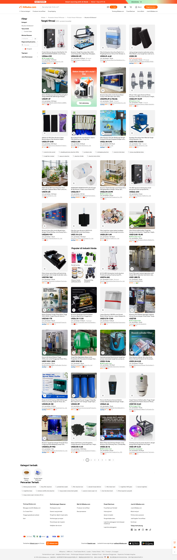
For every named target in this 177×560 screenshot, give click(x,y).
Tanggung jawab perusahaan (31, 515)
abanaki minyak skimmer (94, 486)
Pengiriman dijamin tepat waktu (59, 515)
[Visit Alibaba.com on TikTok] (150, 530)
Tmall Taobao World (79, 551)
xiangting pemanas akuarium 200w (70, 152)
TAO (103, 551)
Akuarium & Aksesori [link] (90, 17)
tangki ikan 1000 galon (126, 486)
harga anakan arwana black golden (69, 491)
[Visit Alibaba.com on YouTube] (146, 530)
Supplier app (91, 543)
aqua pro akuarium (64, 156)
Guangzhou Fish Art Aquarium (137, 324)
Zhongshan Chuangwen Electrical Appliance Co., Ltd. (84, 322)
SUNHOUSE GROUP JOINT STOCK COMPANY (55, 103)
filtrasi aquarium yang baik (125, 491)
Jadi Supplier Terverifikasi (138, 518)
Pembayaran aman (55, 508)
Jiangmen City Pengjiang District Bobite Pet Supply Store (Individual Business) (142, 240)
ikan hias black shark (107, 491)
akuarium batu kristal (94, 156)
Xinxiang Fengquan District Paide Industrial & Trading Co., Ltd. (142, 104)
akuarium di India (79, 156)
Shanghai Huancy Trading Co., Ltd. (80, 60)
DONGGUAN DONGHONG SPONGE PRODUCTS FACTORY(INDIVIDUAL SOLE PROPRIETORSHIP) (142, 61)
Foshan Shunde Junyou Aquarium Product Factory (55, 145)
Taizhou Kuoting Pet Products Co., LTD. (111, 197)
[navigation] (29, 239)
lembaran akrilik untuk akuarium (46, 491)
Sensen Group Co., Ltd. (106, 145)
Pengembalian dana (109, 518)
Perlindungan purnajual (56, 518)
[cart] (131, 7)
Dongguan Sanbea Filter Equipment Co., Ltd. (54, 408)
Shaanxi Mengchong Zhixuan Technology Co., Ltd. (142, 365)
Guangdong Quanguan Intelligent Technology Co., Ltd (55, 281)
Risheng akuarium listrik (30, 486)
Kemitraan (134, 522)
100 (110, 460)
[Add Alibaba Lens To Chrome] (52, 543)
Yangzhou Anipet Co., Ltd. (49, 195)
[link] (174, 542)
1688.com (69, 551)
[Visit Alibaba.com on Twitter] (139, 530)
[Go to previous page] (83, 460)
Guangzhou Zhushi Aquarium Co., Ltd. (52, 61)
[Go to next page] (113, 460)
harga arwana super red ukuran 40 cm (33, 495)
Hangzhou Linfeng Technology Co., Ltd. (82, 238)
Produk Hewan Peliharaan (74, 17)
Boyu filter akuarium (46, 486)
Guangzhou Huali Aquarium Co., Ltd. (52, 238)
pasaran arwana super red (90, 491)
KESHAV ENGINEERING (136, 281)
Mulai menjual (135, 511)
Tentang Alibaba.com (29, 504)
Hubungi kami (108, 511)
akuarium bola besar (119, 152)
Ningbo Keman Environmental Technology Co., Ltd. (84, 195)
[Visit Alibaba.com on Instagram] (143, 530)
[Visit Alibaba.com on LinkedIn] (135, 530)
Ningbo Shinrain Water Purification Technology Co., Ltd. (55, 365)
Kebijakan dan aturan (56, 525)
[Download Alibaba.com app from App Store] (134, 543)
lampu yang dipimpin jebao (137, 152)
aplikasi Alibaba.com (120, 543)
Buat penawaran (81, 511)
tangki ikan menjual (49, 156)
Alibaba (43, 17)
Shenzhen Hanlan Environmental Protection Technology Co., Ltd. (55, 322)
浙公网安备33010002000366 (118, 557)
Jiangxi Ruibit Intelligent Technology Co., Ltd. (113, 103)
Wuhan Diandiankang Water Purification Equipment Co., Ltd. (142, 409)
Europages (115, 551)
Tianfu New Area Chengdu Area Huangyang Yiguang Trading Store (113, 322)
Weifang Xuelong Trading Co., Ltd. (109, 238)
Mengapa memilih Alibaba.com (31, 508)
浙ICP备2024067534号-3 (135, 557)
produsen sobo (88, 152)
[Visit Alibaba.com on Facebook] (132, 530)
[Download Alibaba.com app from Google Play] (148, 543)
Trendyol (108, 551)
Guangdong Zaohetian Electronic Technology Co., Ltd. (113, 366)
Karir (24, 518)
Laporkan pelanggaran (110, 527)
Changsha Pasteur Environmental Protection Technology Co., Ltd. (84, 408)
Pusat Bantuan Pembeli (110, 508)
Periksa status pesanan (137, 515)
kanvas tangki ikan (142, 486)
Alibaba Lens (34, 543)
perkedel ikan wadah (62, 486)
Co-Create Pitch (27, 511)
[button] (108, 7)
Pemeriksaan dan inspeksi (57, 522)
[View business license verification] (105, 557)
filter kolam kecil (111, 486)
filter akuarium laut (78, 486)
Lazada (89, 551)
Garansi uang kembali (56, 511)
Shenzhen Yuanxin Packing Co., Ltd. (81, 145)
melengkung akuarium (103, 152)
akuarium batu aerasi (49, 152)
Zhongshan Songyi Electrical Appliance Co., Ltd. (113, 60)
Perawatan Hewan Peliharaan (56, 17)
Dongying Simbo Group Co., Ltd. (138, 145)
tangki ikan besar (28, 491)
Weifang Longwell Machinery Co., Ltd (81, 365)
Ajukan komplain (108, 515)
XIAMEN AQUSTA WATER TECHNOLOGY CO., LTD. (113, 408)
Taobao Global (96, 551)
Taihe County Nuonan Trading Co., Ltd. (140, 195)
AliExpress (62, 551)
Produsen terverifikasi (83, 508)
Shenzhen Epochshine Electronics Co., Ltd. (112, 281)
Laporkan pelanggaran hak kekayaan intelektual (114, 522)
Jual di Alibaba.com (136, 508)
